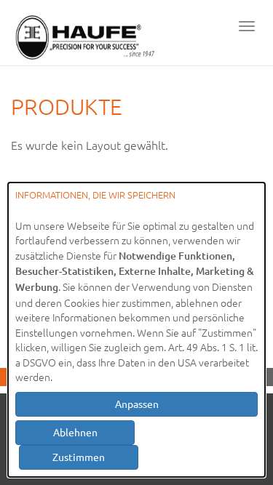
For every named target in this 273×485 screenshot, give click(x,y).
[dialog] (136, 330)
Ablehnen (75, 431)
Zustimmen (78, 456)
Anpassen (137, 403)
